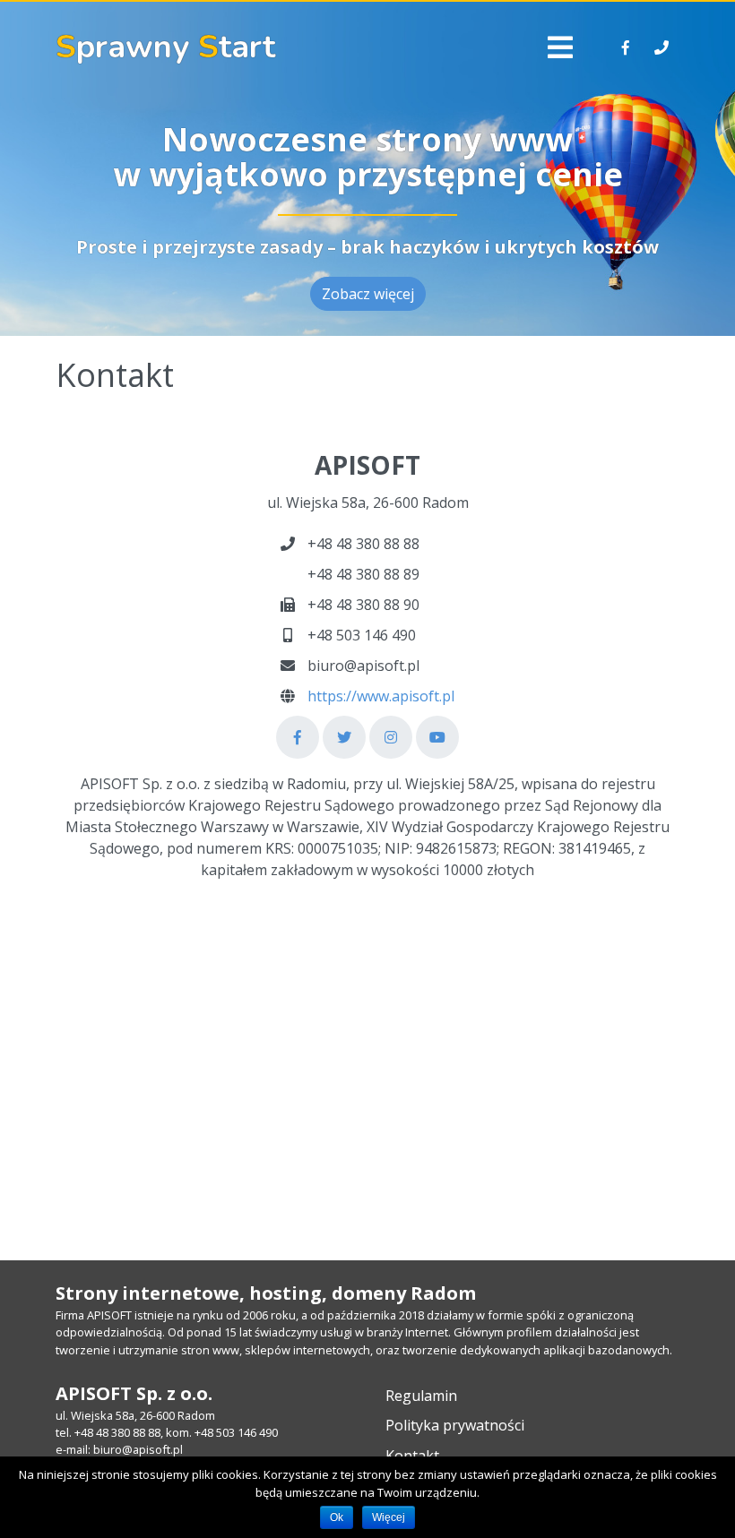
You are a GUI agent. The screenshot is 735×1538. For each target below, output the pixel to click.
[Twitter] (344, 737)
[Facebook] (297, 737)
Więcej (388, 1517)
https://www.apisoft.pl (380, 696)
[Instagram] (390, 737)
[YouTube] (437, 737)
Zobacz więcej (368, 294)
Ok (336, 1517)
